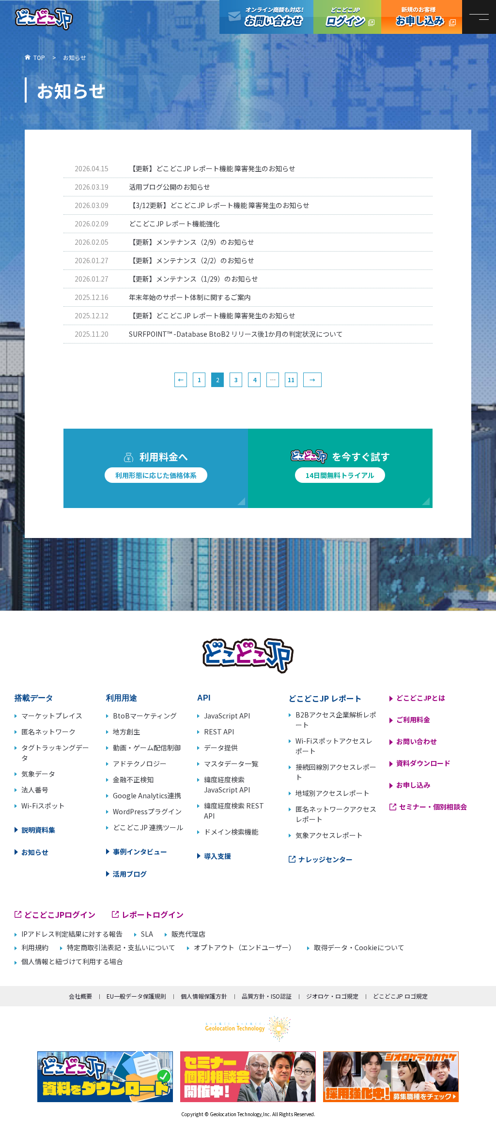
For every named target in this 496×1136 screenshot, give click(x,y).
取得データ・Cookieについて (359, 947)
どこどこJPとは (420, 698)
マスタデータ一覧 (231, 763)
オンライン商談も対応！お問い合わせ (266, 17)
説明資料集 (38, 829)
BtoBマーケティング (145, 715)
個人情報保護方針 (204, 996)
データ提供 (221, 747)
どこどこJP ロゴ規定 (400, 996)
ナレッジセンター (325, 859)
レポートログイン (153, 914)
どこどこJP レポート (325, 698)
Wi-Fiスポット (43, 805)
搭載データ (34, 698)
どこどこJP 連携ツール (148, 827)
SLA (147, 934)
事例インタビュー (140, 851)
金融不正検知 (133, 779)
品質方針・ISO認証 (267, 996)
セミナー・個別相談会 (433, 806)
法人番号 (34, 789)
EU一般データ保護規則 (136, 996)
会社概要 (80, 996)
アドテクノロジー (140, 763)
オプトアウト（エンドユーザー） (244, 947)
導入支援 (217, 855)
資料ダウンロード (423, 763)
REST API (219, 731)
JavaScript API (227, 715)
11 (291, 379)
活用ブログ (130, 873)
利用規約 (34, 947)
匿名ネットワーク (48, 731)
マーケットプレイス (51, 715)
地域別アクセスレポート (332, 793)
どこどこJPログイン (347, 17)
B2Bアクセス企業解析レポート (335, 720)
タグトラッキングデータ (55, 752)
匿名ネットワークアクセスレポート (335, 814)
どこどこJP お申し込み (421, 17)
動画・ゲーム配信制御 (147, 747)
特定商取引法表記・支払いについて (121, 947)
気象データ (38, 773)
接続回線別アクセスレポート (335, 772)
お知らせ (34, 852)
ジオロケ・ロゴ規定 (332, 996)
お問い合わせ (416, 741)
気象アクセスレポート (329, 835)
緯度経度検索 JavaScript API (227, 784)
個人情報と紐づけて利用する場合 (72, 961)
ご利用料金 (413, 719)
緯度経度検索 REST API (234, 811)
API (203, 698)
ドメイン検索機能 (231, 832)
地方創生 (126, 731)
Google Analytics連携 (147, 795)
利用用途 (121, 698)
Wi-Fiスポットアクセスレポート (333, 746)
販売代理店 (188, 934)
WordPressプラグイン (147, 811)
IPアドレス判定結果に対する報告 (72, 934)
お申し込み (413, 785)
